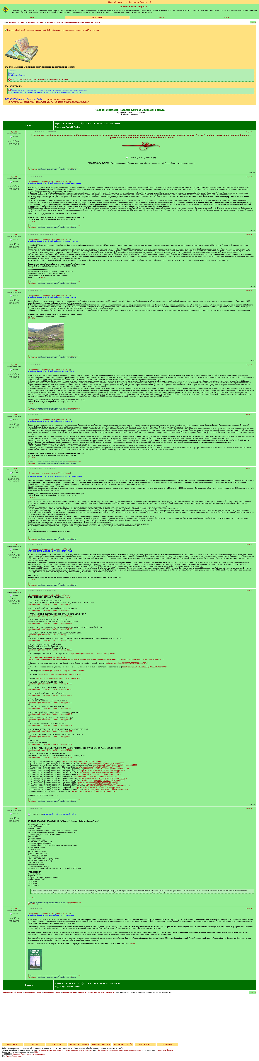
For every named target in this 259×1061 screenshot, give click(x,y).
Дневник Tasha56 (53, 22)
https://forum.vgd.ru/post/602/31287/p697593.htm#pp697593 (50, 616)
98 (101, 124)
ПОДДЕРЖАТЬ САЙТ (123, 1045)
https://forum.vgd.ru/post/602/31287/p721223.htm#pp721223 (50, 640)
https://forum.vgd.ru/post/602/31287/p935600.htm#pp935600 (98, 767)
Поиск (226, 17)
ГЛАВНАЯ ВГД (145, 1045)
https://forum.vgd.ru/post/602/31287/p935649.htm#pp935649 (106, 790)
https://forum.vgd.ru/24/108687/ (58, 99)
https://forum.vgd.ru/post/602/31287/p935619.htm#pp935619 (104, 778)
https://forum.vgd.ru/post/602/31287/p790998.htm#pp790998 (62, 671)
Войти (161, 17)
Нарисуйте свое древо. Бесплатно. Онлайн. (127, 2)
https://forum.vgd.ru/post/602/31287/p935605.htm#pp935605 (103, 771)
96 (95, 124)
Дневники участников (17, 22)
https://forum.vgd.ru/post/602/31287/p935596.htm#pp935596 (115, 765)
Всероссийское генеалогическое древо (29, 1054)
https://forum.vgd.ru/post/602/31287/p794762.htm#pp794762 (50, 695)
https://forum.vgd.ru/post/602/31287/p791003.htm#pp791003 (59, 674)
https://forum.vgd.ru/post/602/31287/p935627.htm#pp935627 (98, 782)
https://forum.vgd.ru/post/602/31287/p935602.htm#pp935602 (106, 769)
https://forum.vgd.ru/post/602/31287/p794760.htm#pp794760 (50, 690)
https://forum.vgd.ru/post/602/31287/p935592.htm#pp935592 (84, 761)
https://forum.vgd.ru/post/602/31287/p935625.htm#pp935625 (103, 780)
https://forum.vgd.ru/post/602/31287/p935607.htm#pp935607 (100, 773)
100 (107, 124)
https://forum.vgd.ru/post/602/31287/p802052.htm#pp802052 (50, 725)
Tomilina (77, 127)
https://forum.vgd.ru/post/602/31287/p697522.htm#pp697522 (50, 605)
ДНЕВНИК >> (32, 169)
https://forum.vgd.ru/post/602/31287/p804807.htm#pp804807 (50, 731)
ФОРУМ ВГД (167, 1045)
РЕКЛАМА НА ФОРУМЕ (79, 1045)
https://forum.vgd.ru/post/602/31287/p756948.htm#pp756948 (93, 654)
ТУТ (29, 533)
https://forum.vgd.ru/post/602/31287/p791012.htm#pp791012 (58, 678)
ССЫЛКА (31, 221)
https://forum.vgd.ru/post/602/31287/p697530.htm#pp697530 (50, 610)
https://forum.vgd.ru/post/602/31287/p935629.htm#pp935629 (99, 784)
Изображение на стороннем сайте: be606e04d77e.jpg (49, 182)
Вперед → (29, 125)
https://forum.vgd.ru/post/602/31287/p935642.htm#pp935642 (108, 786)
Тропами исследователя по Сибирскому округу (81, 22)
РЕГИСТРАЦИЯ (97, 17)
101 (111, 124)
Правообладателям (14, 1056)
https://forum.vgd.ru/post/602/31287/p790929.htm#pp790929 (144, 667)
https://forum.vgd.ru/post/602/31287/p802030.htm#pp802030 (50, 703)
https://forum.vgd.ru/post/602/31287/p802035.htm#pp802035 (50, 708)
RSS (36, 1052)
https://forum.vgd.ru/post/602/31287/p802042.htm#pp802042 (50, 714)
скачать (133, 944)
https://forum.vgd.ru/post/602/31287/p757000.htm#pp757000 (142, 659)
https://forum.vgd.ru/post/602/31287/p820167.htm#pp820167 (50, 750)
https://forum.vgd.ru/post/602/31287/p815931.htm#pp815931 (50, 744)
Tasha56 (69, 127)
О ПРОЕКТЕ (12, 1045)
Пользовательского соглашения (51, 1050)
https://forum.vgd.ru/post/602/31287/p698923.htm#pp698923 (50, 623)
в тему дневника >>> (74, 168)
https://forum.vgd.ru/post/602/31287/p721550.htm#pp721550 (50, 650)
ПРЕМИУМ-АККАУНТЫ (100, 1045)
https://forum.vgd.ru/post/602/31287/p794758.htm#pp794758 (50, 684)
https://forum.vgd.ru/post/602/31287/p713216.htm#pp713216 (50, 635)
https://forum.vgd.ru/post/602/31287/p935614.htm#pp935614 (96, 776)
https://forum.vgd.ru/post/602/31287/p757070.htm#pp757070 (126, 663)
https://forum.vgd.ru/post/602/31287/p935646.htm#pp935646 (98, 788)
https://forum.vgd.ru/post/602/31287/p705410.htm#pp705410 (50, 629)
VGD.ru (32, 17)
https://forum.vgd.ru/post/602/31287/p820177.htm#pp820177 (50, 757)
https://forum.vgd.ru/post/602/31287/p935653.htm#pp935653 (93, 791)
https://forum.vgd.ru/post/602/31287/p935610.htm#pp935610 (99, 774)
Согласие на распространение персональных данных (120, 1050)
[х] (150, 2)
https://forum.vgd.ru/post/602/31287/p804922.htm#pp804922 (50, 737)
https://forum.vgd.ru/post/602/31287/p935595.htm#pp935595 (102, 763)
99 (104, 124)
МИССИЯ (34, 1045)
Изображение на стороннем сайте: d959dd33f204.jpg (48, 595)
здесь (43, 277)
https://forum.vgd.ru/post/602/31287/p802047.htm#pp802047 (50, 720)
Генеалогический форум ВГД (134, 7)
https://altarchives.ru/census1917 (73, 102)
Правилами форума (165, 1050)
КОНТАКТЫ (57, 1045)
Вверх (248, 132)
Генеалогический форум (12, 992)
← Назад (67, 124)
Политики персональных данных (78, 1050)
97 (98, 124)
